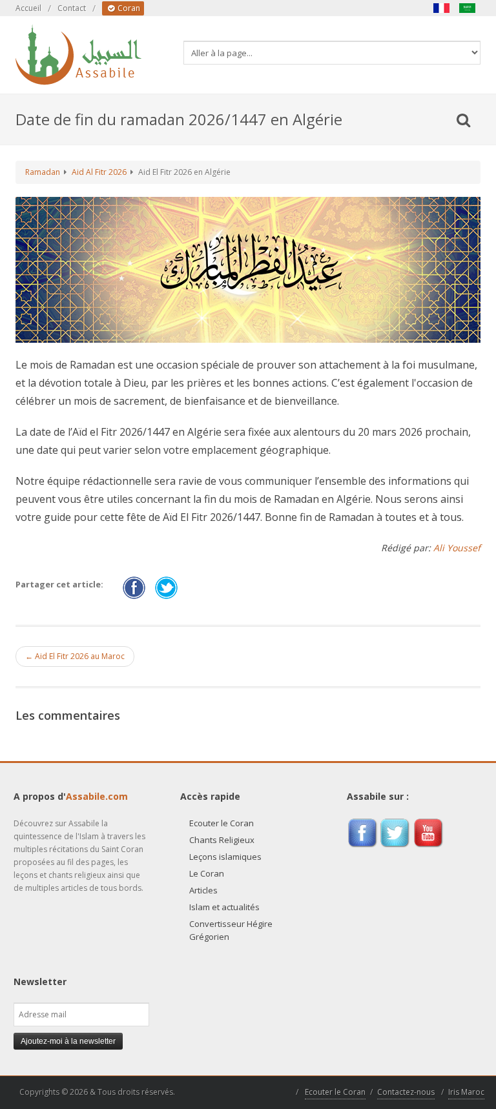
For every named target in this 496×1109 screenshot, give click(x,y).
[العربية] (467, 8)
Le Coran (206, 873)
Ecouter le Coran (221, 823)
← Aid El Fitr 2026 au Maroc (75, 656)
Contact (71, 8)
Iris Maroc (466, 1091)
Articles (203, 890)
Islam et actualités (224, 907)
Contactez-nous (406, 1091)
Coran (128, 8)
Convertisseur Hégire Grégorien (231, 930)
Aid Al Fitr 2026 (99, 172)
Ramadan (42, 172)
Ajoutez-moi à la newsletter (68, 1041)
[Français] (442, 8)
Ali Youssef (456, 548)
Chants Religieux (221, 840)
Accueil (28, 8)
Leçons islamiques (225, 856)
